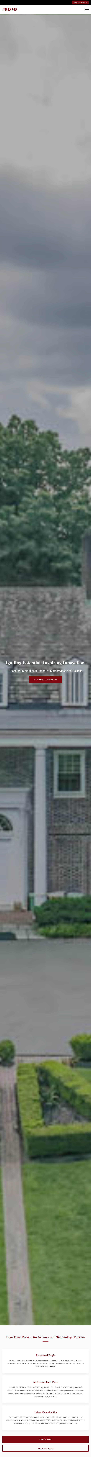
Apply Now (45, 1439)
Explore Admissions (45, 679)
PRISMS (9, 9)
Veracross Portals (80, 2)
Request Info (45, 1448)
